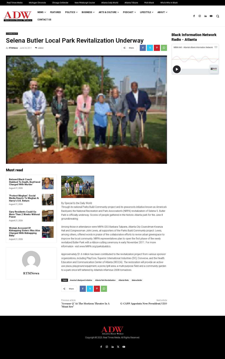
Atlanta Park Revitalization (105, 280)
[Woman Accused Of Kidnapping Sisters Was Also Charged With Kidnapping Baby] (48, 232)
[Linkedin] (205, 16)
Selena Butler (137, 280)
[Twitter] (150, 48)
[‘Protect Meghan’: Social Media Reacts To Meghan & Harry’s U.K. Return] (48, 199)
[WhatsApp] (164, 48)
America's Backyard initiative (81, 280)
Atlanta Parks (123, 280)
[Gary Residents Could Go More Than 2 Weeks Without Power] (48, 216)
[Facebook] (194, 16)
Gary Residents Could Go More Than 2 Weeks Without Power (24, 214)
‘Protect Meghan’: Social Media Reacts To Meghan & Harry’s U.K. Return (24, 198)
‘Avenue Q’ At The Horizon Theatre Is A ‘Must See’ (85, 305)
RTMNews (13, 48)
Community (12, 34)
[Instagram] (200, 16)
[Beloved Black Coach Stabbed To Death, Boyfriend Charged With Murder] (48, 183)
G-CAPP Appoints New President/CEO (143, 303)
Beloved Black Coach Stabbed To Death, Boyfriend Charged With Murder (24, 182)
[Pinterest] (157, 48)
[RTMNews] (31, 260)
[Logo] (112, 330)
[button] (217, 16)
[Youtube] (211, 16)
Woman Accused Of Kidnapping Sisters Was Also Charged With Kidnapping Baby (24, 232)
